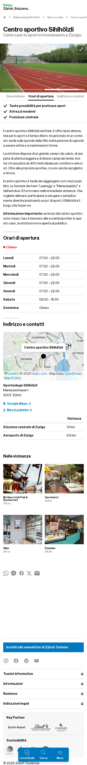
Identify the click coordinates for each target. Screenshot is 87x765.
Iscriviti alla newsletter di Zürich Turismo (37, 647)
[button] (43, 356)
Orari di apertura (41, 96)
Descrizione (15, 96)
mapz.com (40, 373)
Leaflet (12, 373)
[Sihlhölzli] (43, 68)
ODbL (16, 378)
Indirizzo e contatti (71, 96)
